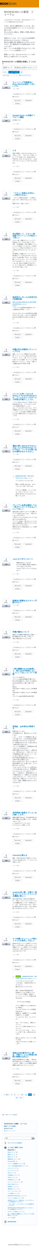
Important (29, 100)
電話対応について (13, 1189)
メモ (14, 150)
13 (34, 1094)
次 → (21, 1098)
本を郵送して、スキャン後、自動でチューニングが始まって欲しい (24, 236)
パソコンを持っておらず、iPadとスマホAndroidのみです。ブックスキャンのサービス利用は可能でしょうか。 (24, 396)
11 (26, 1094)
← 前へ (6, 1094)
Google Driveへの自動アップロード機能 (23, 116)
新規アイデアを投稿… (10, 1126)
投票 (6, 87)
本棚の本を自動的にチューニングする (24, 350)
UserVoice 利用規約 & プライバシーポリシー (19, 1244)
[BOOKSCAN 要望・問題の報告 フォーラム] (8, 4)
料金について (11, 1152)
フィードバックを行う (15, 1143)
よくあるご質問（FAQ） (16, 1147)
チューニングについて (14, 1182)
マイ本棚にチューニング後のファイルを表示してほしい (24, 940)
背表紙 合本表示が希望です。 (23, 727)
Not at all (18, 100)
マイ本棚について (13, 1193)
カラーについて (12, 1168)
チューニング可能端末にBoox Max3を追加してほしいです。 (23, 84)
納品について (11, 1157)
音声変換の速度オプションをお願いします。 (24, 814)
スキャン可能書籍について (15, 1163)
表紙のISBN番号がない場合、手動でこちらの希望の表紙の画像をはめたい (24, 1055)
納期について (11, 1154)
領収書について (12, 1186)
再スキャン (11, 1173)
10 (22, 1094)
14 (17, 1098)
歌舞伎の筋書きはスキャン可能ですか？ (24, 601)
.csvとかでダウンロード (22, 559)
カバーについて (12, 1170)
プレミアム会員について (14, 1198)
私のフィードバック (24, 75)
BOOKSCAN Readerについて (16, 1195)
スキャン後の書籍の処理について (17, 1166)
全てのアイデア (8, 1128)
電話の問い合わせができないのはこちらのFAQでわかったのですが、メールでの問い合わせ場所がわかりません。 (24, 449)
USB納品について (13, 1175)
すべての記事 (11, 1217)
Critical (18, 103)
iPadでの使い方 (12, 1184)
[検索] (33, 1138)
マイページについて (13, 1191)
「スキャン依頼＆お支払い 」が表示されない (23, 194)
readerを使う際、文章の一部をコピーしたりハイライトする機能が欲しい (24, 894)
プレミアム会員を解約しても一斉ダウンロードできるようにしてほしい (24, 507)
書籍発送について (13, 1159)
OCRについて (11, 1177)
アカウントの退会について (15, 1211)
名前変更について (13, 1179)
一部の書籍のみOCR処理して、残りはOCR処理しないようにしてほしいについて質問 (24, 671)
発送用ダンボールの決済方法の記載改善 (24, 298)
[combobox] (18, 1138)
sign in (15, 1114)
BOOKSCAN (12, 1222)
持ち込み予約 (11, 1161)
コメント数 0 (15, 88)
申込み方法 (11, 1150)
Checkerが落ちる (19, 855)
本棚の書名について (20, 632)
